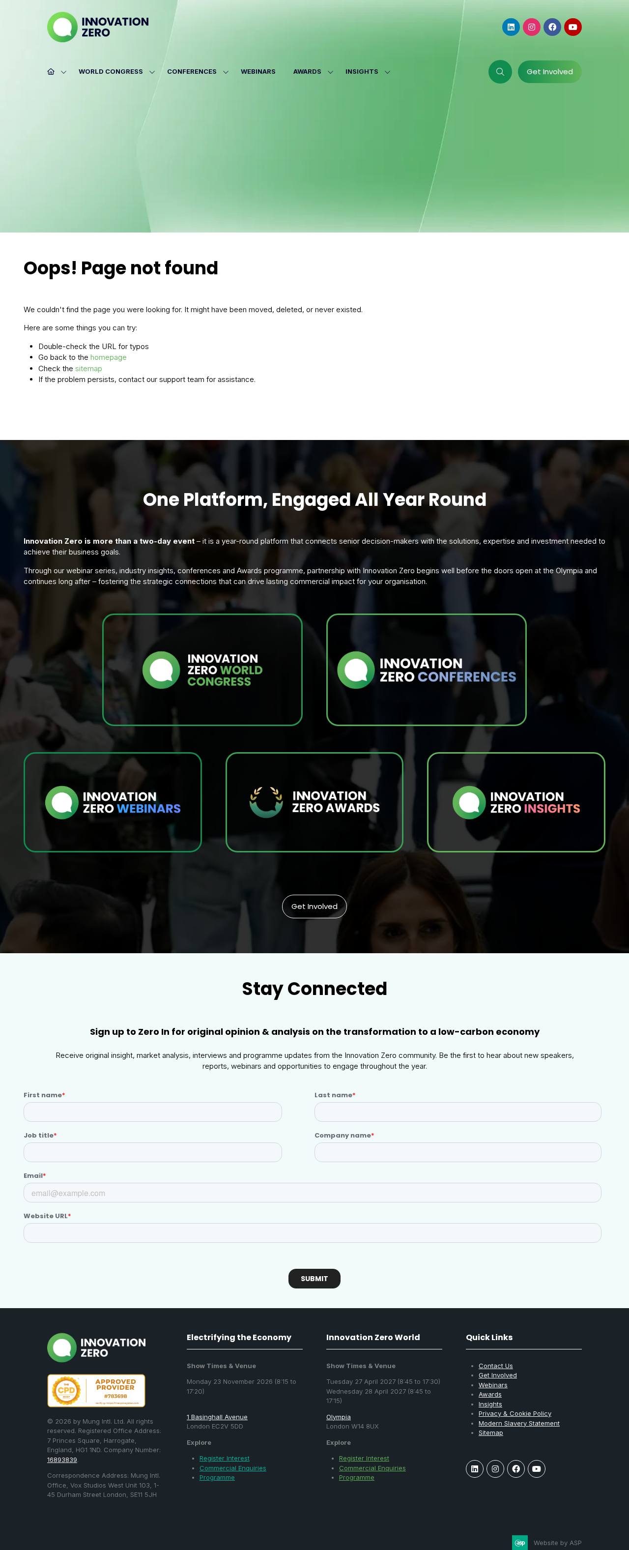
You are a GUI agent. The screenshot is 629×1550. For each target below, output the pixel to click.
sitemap (88, 368)
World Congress (111, 71)
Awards (307, 71)
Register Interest (225, 1458)
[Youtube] (573, 27)
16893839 (62, 1459)
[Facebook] (552, 27)
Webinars (258, 71)
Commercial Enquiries (233, 1468)
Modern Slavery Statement (519, 1423)
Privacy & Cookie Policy (515, 1413)
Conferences (192, 71)
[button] (500, 72)
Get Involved (498, 1375)
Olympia (338, 1417)
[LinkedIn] (511, 27)
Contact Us (496, 1366)
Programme (217, 1477)
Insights (361, 71)
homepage (108, 357)
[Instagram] (532, 27)
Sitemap (491, 1432)
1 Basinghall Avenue (217, 1417)
